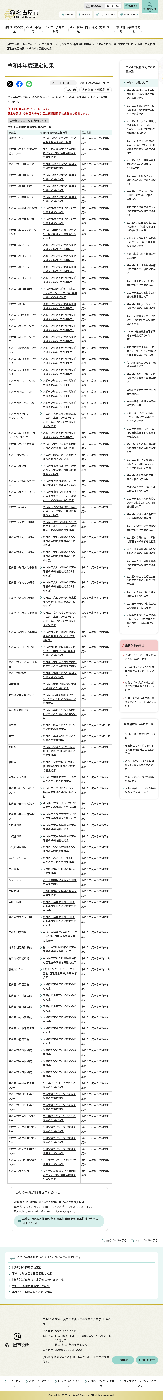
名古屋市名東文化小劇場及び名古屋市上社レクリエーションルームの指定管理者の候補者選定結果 (141, 127)
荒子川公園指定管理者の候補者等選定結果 (141, 364)
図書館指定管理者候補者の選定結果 (141, 255)
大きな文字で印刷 (93, 89)
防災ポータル (113, 6)
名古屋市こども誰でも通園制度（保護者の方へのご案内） (139, 765)
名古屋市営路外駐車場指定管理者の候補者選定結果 (141, 528)
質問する (133, 6)
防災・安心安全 (14, 29)
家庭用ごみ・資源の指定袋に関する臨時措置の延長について (140, 686)
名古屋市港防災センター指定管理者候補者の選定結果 (141, 306)
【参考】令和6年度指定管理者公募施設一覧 (38, 1279)
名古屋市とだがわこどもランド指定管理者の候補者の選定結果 (59, 792)
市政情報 (121, 29)
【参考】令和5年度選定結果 (28, 1267)
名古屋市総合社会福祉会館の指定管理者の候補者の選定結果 (60, 714)
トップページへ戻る (147, 1240)
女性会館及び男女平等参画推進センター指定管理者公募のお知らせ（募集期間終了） (141, 621)
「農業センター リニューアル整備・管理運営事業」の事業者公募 (60, 973)
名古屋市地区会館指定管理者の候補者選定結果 (141, 294)
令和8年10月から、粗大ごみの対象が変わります (140, 657)
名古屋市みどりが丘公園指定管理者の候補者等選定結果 (141, 378)
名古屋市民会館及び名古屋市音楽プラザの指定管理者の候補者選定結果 (60, 470)
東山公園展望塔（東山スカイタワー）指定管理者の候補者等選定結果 (60, 936)
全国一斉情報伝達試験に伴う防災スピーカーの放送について (140, 702)
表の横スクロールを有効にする (28, 120)
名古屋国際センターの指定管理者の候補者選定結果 (141, 283)
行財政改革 (62, 44)
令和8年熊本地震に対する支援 (140, 736)
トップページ (30, 44)
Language (129, 14)
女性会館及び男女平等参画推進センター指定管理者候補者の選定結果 (60, 153)
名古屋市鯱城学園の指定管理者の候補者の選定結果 (141, 516)
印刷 (69, 90)
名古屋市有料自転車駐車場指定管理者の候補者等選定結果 (141, 565)
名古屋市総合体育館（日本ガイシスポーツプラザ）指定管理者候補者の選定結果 (60, 293)
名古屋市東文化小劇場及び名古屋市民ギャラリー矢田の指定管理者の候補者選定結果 (60, 496)
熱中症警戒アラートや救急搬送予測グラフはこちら (140, 790)
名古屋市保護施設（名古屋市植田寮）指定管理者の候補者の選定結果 (59, 766)
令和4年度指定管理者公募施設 (140, 69)
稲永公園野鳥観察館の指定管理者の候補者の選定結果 (141, 551)
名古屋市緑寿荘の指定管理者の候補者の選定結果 (141, 605)
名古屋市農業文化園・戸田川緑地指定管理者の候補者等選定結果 (60, 906)
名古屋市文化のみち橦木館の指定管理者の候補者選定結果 (141, 448)
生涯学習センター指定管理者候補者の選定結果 (141, 489)
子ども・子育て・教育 (55, 29)
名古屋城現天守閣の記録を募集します (139, 779)
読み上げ (86, 14)
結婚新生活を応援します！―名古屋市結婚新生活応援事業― (140, 749)
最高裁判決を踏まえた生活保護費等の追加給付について (139, 671)
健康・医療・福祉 (79, 29)
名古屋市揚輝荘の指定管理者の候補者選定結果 (141, 477)
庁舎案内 (123, 1360)
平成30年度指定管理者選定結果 (32, 1292)
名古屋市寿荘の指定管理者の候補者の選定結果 (141, 594)
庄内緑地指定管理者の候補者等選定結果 (141, 403)
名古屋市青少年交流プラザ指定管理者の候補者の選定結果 (141, 211)
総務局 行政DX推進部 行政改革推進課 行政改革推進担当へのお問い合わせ (60, 1221)
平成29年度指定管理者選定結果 (32, 1273)
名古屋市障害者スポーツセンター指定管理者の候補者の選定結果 (59, 234)
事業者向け (134, 29)
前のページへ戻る (116, 1240)
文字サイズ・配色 (107, 14)
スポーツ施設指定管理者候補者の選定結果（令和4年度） (141, 335)
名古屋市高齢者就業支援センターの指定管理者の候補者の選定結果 (59, 699)
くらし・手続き (33, 29)
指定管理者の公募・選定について (114, 44)
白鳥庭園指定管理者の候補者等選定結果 (141, 392)
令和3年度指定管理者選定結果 (31, 1286)
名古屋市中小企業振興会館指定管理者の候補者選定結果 (141, 269)
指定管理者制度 (82, 44)
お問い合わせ (147, 1360)
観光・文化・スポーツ (102, 29)
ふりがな (69, 14)
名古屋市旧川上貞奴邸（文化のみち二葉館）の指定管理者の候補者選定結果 (59, 651)
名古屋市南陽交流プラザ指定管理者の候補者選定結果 (141, 539)
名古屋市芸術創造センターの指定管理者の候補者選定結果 (141, 180)
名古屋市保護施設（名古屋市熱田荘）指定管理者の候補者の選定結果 (59, 751)
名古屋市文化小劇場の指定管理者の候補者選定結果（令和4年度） (60, 541)
